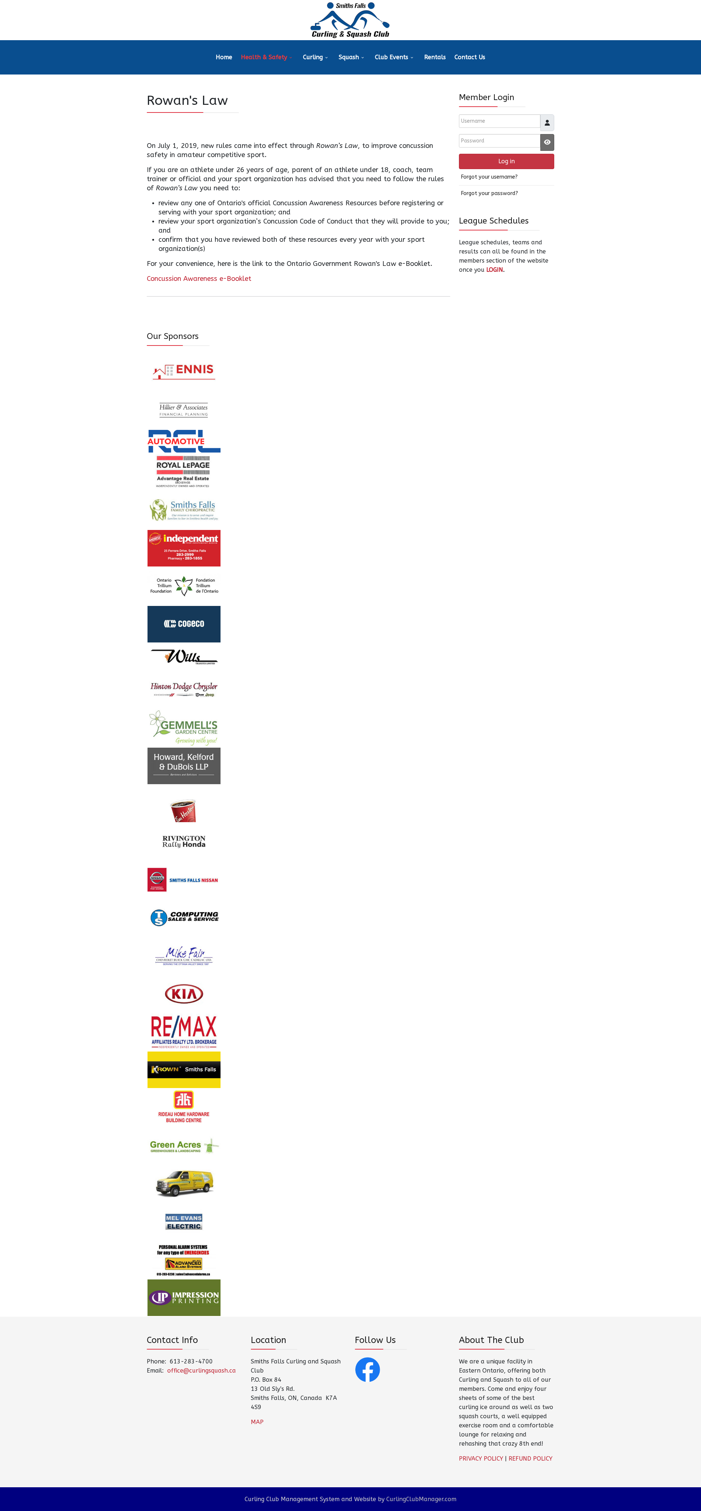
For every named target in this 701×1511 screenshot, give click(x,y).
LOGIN (494, 269)
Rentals (435, 57)
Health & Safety (264, 57)
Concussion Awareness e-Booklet (199, 279)
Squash (349, 57)
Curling (313, 57)
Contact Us (470, 57)
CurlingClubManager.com (421, 1499)
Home (224, 57)
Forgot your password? (489, 193)
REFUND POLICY (530, 1458)
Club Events (391, 57)
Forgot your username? (489, 177)
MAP (257, 1422)
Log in (506, 161)
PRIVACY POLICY (481, 1458)
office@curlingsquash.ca (201, 1370)
